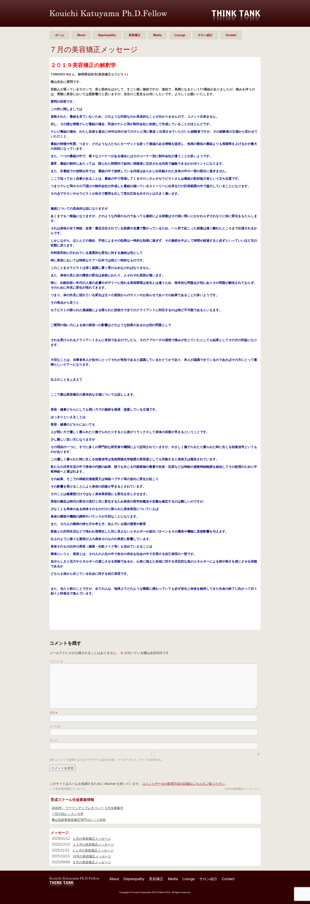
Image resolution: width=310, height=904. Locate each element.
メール (54, 726)
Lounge (180, 35)
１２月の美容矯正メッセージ (93, 844)
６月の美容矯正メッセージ (67, 788)
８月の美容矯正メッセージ (242, 788)
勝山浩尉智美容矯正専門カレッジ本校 (79, 819)
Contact (231, 35)
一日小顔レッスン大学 (68, 813)
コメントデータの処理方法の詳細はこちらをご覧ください (183, 783)
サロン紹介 (205, 35)
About (81, 35)
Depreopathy (107, 35)
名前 (53, 712)
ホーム (59, 35)
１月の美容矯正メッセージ (92, 838)
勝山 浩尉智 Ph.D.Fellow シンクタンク (108, 14)
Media (157, 35)
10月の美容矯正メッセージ (92, 856)
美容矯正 (134, 35)
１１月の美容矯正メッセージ (92, 850)
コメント (56, 661)
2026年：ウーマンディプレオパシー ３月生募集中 (87, 807)
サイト (53, 740)
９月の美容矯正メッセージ (92, 862)
